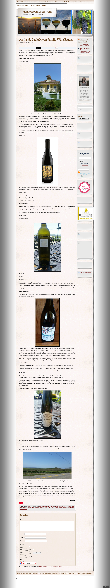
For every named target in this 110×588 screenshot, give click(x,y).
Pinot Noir (47, 507)
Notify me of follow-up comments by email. (26, 552)
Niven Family (31, 507)
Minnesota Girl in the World (37, 12)
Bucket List (37, 1)
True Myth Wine (63, 507)
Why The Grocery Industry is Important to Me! (85, 46)
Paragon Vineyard (39, 507)
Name (22, 534)
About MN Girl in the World (24, 1)
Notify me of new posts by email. (31, 553)
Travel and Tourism (35, 5)
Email (22, 537)
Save (22, 503)
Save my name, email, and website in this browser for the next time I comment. (22, 552)
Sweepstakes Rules (22, 5)
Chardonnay (51, 506)
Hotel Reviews (59, 1)
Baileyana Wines (43, 506)
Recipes (82, 1)
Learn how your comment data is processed (50, 566)
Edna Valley (58, 506)
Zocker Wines (70, 507)
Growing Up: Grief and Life (85, 49)
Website (22, 540)
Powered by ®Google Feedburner (86, 174)
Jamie (24, 42)
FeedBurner (85, 165)
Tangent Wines (54, 507)
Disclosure (50, 1)
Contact (43, 1)
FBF (80, 173)
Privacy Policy (75, 1)
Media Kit (66, 1)
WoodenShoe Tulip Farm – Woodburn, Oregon (85, 52)
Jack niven (64, 506)
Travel (28, 506)
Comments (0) (23, 509)
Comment (22, 520)
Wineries (44, 5)
